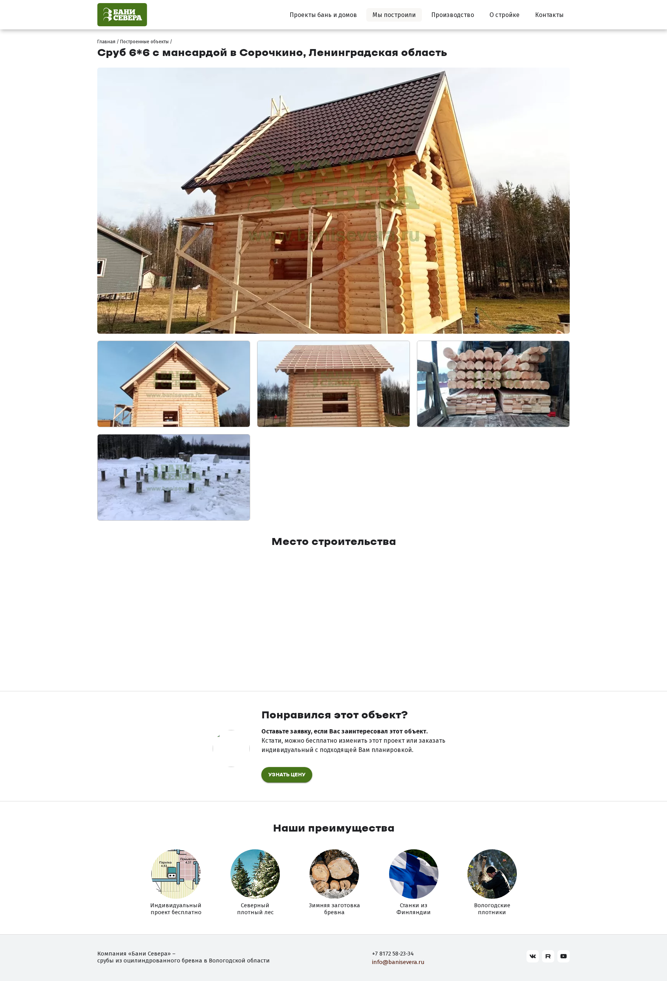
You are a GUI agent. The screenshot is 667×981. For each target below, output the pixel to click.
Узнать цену (286, 775)
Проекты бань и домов (323, 15)
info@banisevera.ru (398, 962)
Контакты (549, 15)
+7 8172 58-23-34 (393, 953)
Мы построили (394, 15)
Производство (452, 15)
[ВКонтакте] (532, 956)
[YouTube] (563, 956)
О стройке (504, 15)
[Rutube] (548, 956)
